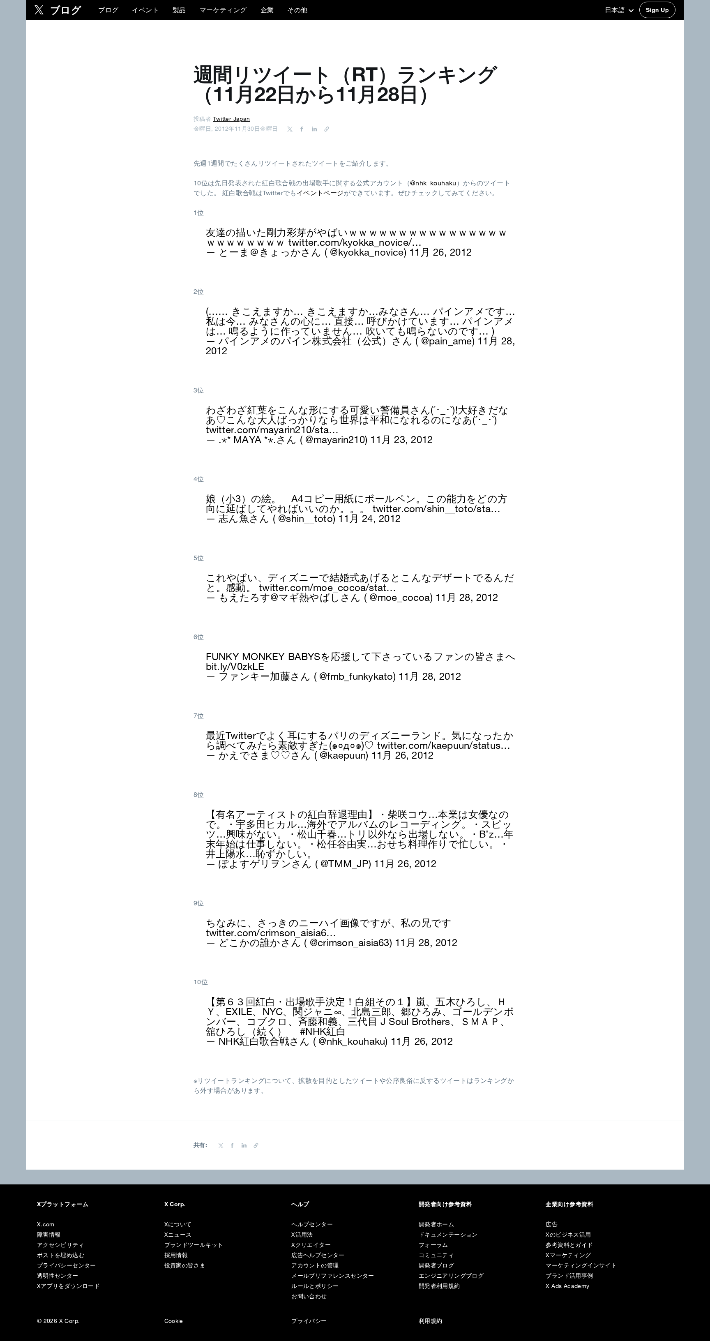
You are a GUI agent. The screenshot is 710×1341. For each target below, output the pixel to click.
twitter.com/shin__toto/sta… (436, 508)
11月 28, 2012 (467, 597)
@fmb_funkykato (356, 676)
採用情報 (176, 1255)
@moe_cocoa (399, 597)
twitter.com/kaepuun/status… (443, 745)
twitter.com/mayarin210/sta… (272, 429)
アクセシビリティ (60, 1245)
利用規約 (431, 1321)
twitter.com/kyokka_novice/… (355, 242)
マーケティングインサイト (581, 1265)
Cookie (173, 1321)
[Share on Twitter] (290, 128)
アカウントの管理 (315, 1265)
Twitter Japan (231, 118)
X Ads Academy (567, 1286)
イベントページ (320, 193)
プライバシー (309, 1321)
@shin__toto (305, 518)
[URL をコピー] (324, 129)
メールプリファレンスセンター (332, 1275)
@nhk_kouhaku (433, 183)
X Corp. (175, 1204)
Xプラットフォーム (62, 1204)
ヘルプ (300, 1204)
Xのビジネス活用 (568, 1234)
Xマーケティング (568, 1255)
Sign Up (657, 10)
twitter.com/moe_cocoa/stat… (327, 587)
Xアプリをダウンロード (68, 1286)
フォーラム (433, 1245)
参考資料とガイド (569, 1245)
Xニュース (178, 1234)
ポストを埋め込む (60, 1255)
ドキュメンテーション (448, 1234)
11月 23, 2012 (401, 439)
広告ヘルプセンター (318, 1255)
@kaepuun (343, 755)
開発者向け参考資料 (445, 1204)
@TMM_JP (344, 863)
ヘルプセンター (312, 1224)
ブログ (108, 10)
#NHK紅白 (323, 1031)
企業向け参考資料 (569, 1204)
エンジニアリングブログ (451, 1275)
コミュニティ (436, 1255)
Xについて (178, 1224)
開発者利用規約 (439, 1286)
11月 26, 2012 (440, 252)
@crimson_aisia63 (350, 942)
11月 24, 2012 (369, 518)
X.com (46, 1224)
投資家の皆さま (185, 1265)
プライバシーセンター (66, 1265)
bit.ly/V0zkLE (235, 666)
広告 (552, 1224)
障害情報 (49, 1234)
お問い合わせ (309, 1296)
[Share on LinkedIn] (313, 128)
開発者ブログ (436, 1265)
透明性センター (57, 1275)
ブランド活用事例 (569, 1275)
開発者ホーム (436, 1224)
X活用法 (302, 1234)
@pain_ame (446, 341)
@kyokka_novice (366, 252)
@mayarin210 (335, 439)
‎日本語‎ (616, 10)
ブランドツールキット (194, 1245)
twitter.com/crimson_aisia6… (271, 932)
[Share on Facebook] (300, 128)
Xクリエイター (311, 1245)
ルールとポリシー (315, 1286)
